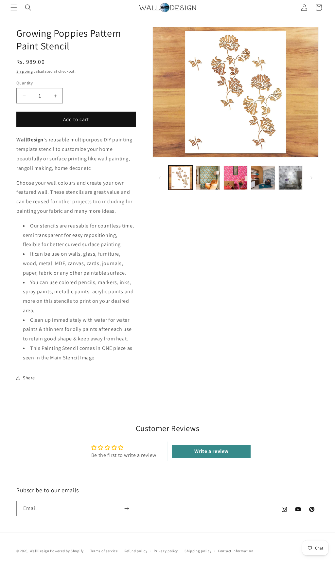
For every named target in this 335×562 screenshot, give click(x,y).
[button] (14, 7)
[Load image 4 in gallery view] (263, 178)
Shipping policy (198, 551)
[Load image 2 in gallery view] (208, 178)
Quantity (24, 83)
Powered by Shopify (67, 551)
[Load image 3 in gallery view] (235, 178)
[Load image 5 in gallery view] (290, 178)
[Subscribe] (126, 508)
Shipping (24, 71)
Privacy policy (166, 551)
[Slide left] (159, 178)
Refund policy (136, 551)
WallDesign (39, 551)
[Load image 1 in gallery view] (180, 178)
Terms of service (104, 551)
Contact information (235, 551)
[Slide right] (311, 178)
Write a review (211, 451)
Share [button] (29, 378)
